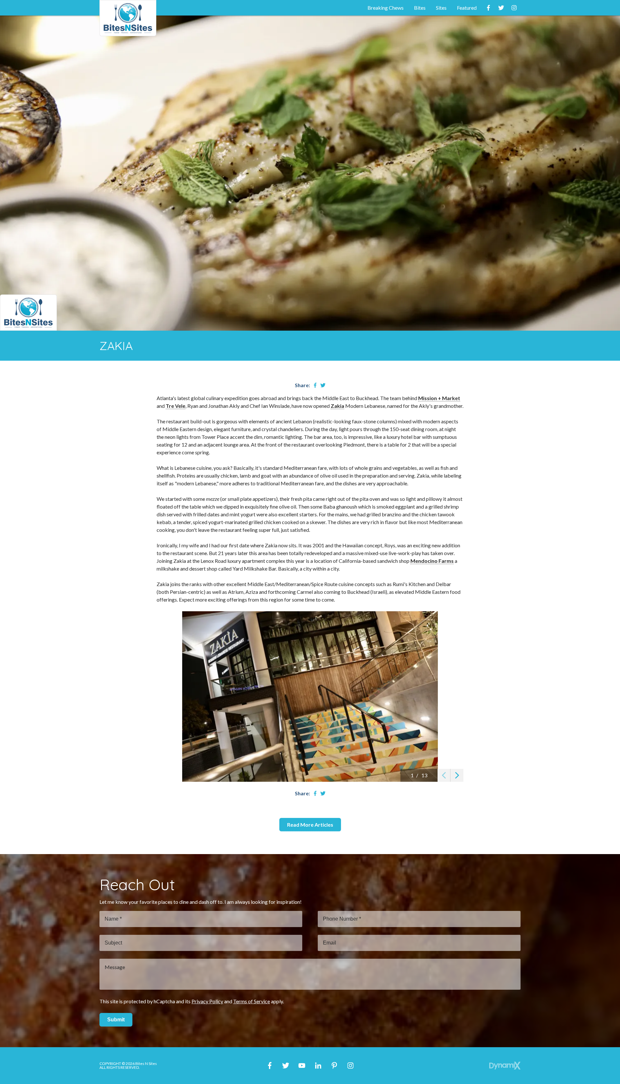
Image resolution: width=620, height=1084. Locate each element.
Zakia (337, 406)
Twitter (501, 7)
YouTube (302, 1066)
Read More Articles (310, 824)
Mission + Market (439, 398)
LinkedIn (318, 1066)
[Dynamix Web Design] (505, 1065)
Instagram (514, 7)
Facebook (488, 7)
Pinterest (334, 1066)
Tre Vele (175, 406)
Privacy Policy (207, 1001)
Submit (116, 1019)
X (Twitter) (286, 1066)
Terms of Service (251, 1001)
